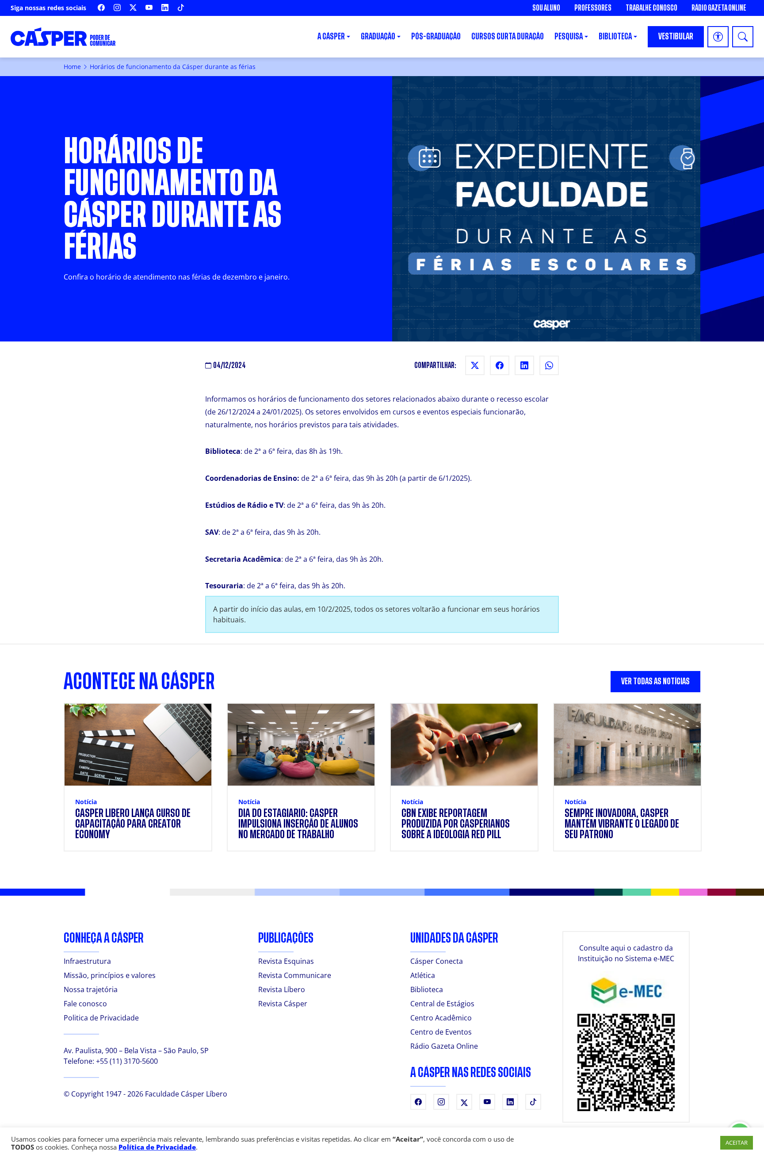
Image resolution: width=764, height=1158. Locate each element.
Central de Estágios (442, 1003)
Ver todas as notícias (655, 681)
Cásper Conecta (436, 961)
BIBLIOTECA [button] (615, 36)
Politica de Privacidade (101, 1018)
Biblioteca (426, 989)
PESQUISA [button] (568, 36)
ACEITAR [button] (737, 1142)
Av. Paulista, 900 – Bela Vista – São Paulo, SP (136, 1050)
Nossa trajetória (91, 989)
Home (72, 66)
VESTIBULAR (675, 36)
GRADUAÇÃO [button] (378, 36)
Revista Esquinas (286, 961)
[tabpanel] (382, 782)
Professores (592, 8)
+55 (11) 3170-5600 (127, 1061)
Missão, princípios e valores (110, 975)
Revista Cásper (282, 1003)
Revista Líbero (281, 989)
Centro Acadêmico (441, 1018)
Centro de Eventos (441, 1032)
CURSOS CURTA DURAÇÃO (507, 36)
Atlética (422, 975)
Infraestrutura (87, 961)
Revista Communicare (294, 975)
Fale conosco (85, 1003)
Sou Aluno (546, 8)
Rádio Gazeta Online (718, 8)
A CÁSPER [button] (331, 36)
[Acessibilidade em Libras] (718, 36)
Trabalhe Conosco (651, 8)
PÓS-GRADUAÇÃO (436, 36)
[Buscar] (742, 36)
